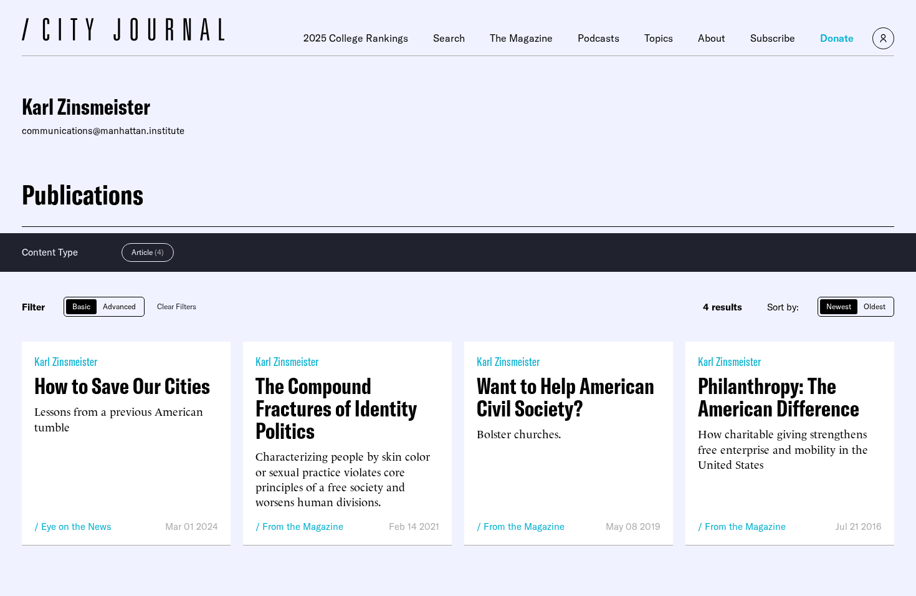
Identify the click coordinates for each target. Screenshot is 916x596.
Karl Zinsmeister (65, 361)
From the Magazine (302, 526)
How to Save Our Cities (122, 386)
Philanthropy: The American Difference (778, 397)
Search (449, 38)
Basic (81, 306)
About (711, 38)
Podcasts (598, 38)
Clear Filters (176, 306)
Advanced (119, 306)
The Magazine (521, 38)
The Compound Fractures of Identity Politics (336, 408)
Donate (837, 38)
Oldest (874, 306)
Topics (658, 38)
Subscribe (772, 38)
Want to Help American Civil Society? (565, 397)
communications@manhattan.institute (103, 130)
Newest (838, 306)
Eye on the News (76, 526)
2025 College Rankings (355, 38)
